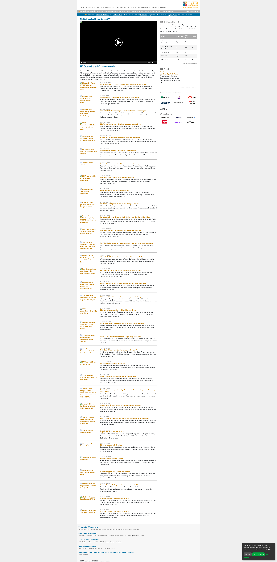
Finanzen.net (82, 548)
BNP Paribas (82, 542)
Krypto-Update (172, 15)
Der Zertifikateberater (106, 7)
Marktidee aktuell (124, 11)
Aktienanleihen (83, 555)
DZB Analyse (121, 7)
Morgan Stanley (110, 542)
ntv (102, 548)
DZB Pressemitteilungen (165, 11)
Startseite (81, 535)
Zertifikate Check (138, 535)
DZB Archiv (128, 535)
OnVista (107, 548)
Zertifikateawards (159, 7)
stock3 (113, 548)
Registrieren (194, 11)
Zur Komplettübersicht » (190, 63)
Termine (110, 529)
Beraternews (90, 11)
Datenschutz (118, 529)
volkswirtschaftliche (102, 15)
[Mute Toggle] (153, 62)
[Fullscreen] (155, 62)
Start (82, 7)
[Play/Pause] (81, 62)
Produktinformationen (137, 11)
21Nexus (90, 542)
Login (187, 11)
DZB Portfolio (143, 7)
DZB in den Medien (151, 11)
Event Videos (99, 11)
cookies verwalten (105, 561)
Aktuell (82, 11)
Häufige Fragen (128, 529)
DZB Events (132, 7)
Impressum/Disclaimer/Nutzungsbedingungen (92, 529)
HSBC (96, 542)
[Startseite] (190, 5)
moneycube (96, 548)
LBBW (102, 542)
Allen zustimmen (258, 554)
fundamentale (117, 15)
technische (143, 15)
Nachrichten (90, 7)
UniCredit (119, 542)
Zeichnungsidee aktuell (111, 11)
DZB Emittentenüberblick (116, 535)
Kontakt (136, 529)
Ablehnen (248, 554)
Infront (90, 548)
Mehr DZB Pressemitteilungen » (188, 87)
